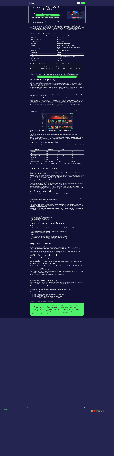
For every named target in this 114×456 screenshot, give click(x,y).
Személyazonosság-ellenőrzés (54, 177)
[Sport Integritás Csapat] (92, 411)
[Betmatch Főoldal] (98, 411)
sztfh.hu (46, 85)
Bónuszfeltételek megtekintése (57, 76)
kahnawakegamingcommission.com (58, 298)
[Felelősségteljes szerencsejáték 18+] (104, 411)
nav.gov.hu (52, 301)
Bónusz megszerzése (47, 15)
